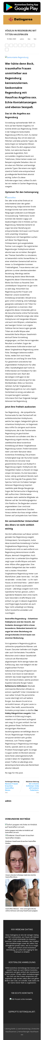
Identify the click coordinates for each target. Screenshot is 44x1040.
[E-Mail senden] (33, 45)
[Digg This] (28, 45)
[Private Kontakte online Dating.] (20, 23)
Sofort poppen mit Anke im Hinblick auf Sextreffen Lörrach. (19, 831)
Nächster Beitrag (32, 786)
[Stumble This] (24, 45)
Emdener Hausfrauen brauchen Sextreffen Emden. (20, 842)
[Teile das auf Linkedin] (20, 45)
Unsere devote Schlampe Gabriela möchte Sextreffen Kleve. (20, 876)
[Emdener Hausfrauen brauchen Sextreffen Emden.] (22, 838)
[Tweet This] (11, 45)
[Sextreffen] (10, 197)
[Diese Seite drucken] (6, 49)
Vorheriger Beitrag (12, 786)
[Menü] (36, 19)
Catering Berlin (10, 1029)
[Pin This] (15, 45)
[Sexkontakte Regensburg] (16, 57)
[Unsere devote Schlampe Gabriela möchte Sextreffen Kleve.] (22, 871)
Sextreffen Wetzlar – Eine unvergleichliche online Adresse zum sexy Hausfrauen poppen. (21, 910)
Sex (35, 39)
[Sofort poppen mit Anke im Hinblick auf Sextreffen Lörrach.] (22, 827)
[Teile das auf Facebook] (6, 45)
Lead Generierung (23, 1029)
